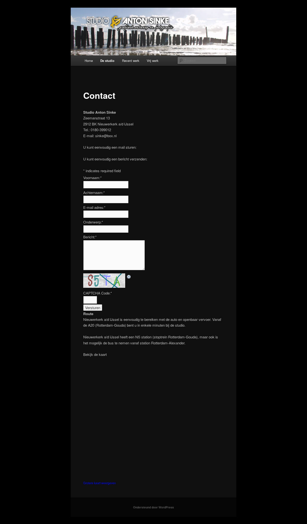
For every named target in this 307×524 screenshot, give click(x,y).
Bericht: (90, 236)
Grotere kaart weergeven (99, 483)
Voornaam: (92, 177)
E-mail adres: (94, 207)
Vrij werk (153, 60)
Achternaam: (94, 192)
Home (89, 60)
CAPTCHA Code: (97, 292)
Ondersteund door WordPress (153, 507)
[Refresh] (129, 276)
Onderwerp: (93, 221)
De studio (107, 60)
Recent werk (130, 60)
